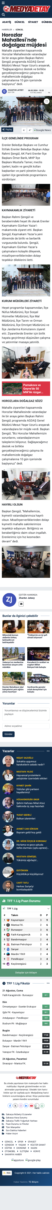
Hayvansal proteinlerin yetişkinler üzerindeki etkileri (31, 777)
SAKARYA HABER (13, 1154)
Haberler (7, 29)
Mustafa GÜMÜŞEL (26, 856)
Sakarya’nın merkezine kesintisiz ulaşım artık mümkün (12, 664)
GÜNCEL (19, 22)
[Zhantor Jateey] (9, 599)
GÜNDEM (9, 1145)
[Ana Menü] (3, 3)
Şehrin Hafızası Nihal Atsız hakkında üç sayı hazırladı (30, 805)
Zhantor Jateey (27, 598)
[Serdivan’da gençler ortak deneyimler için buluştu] (38, 678)
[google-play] (33, 1160)
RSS (8, 1173)
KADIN (34, 1148)
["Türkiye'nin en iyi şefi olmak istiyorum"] (38, 626)
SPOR (20, 1141)
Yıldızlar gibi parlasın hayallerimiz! (27, 791)
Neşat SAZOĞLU (24, 758)
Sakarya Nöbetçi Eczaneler (19, 1114)
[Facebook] (10, 1105)
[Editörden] (8, 872)
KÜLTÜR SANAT (38, 1145)
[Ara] (3, 14)
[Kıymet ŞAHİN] (8, 788)
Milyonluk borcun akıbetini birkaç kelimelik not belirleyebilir (10, 638)
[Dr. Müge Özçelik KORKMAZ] (8, 844)
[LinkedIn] (26, 1105)
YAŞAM (22, 1145)
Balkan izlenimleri (25, 818)
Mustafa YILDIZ (24, 771)
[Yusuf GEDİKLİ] (8, 816)
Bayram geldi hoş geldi (28, 832)
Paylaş (9, 129)
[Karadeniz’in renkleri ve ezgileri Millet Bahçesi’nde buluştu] (38, 653)
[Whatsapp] (42, 1105)
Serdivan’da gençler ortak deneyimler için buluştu (37, 689)
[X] (15, 1105)
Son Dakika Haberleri (16, 1130)
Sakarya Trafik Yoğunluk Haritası (21, 1121)
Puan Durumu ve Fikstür (17, 1124)
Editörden (22, 870)
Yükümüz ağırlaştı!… (27, 860)
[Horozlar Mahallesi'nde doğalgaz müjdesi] (26, 111)
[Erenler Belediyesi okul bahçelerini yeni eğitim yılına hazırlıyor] (13, 678)
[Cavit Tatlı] (8, 886)
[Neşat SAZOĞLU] (8, 761)
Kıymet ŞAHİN (23, 785)
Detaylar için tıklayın (26, 972)
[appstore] (18, 1160)
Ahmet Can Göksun (27, 829)
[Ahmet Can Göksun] (8, 830)
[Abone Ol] (42, 130)
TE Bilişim (33, 1182)
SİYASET (33, 22)
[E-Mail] (21, 604)
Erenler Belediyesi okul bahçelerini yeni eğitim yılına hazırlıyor (13, 689)
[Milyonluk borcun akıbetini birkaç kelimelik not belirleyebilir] (13, 626)
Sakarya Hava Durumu (16, 1117)
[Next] (36, 1105)
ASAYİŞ (6, 22)
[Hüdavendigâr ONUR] (8, 802)
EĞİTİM (8, 1148)
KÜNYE (36, 1151)
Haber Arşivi (12, 1133)
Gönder (8, 734)
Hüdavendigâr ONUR (27, 799)
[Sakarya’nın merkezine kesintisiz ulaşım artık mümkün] (13, 653)
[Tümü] (48, 751)
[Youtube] (31, 1105)
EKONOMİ (21, 1148)
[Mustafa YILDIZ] (8, 774)
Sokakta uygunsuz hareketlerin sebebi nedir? (30, 763)
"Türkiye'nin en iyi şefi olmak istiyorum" (37, 636)
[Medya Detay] (26, 9)
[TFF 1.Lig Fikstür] (48, 983)
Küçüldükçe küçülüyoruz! (29, 874)
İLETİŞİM (24, 1151)
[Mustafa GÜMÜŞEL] (8, 858)
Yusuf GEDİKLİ (23, 815)
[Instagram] (20, 1105)
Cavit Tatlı (22, 883)
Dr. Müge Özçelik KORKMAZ (31, 841)
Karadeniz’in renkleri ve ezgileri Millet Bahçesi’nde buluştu (38, 664)
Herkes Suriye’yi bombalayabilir (25, 888)
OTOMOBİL (10, 1151)
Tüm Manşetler (13, 1127)
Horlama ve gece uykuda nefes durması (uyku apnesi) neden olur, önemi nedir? (31, 846)
